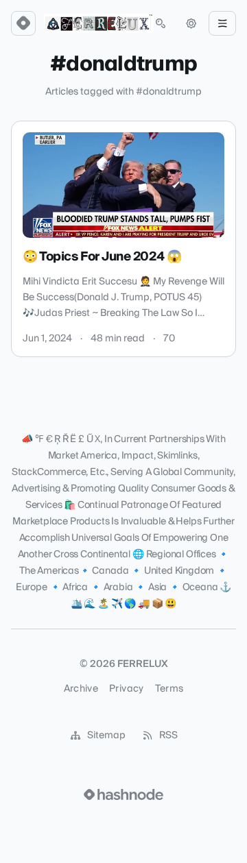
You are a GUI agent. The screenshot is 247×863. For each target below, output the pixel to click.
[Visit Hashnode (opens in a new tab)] (123, 794)
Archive (81, 689)
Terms (169, 689)
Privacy (126, 689)
